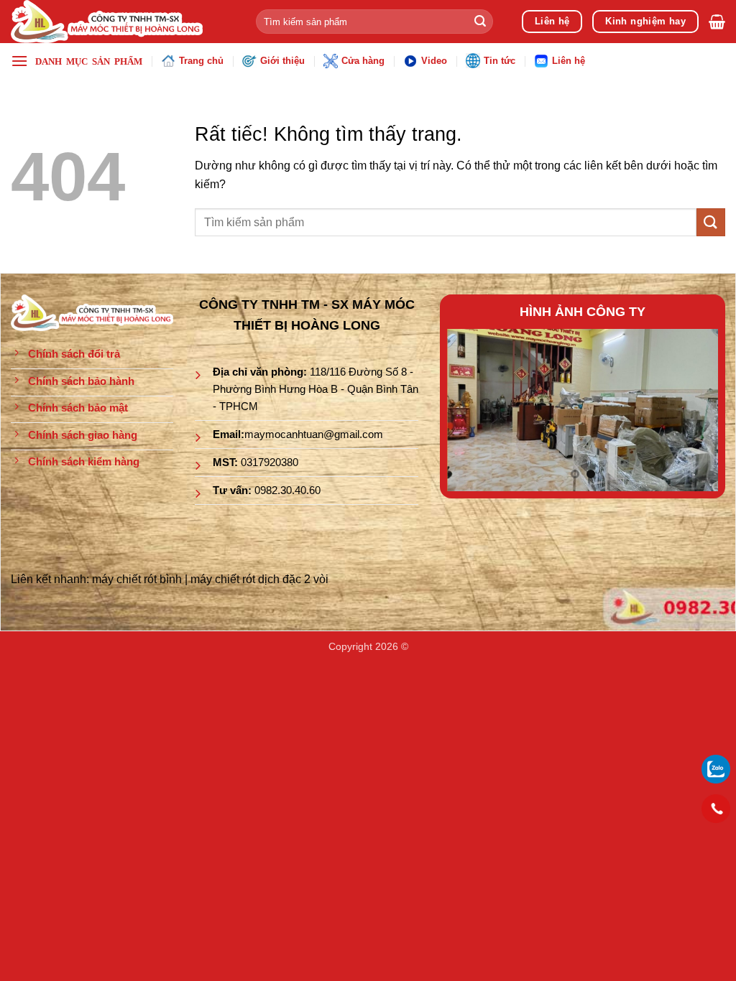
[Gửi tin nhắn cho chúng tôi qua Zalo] (716, 768)
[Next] (694, 410)
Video (434, 60)
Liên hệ (568, 60)
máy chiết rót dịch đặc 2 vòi (259, 579)
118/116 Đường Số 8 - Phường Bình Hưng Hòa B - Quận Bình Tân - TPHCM (315, 389)
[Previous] (471, 410)
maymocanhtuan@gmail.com (313, 434)
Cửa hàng (363, 60)
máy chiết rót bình (137, 579)
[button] (717, 21)
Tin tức (499, 60)
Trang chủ (201, 60)
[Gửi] (480, 21)
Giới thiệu (282, 60)
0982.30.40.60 (287, 490)
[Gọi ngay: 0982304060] (716, 808)
